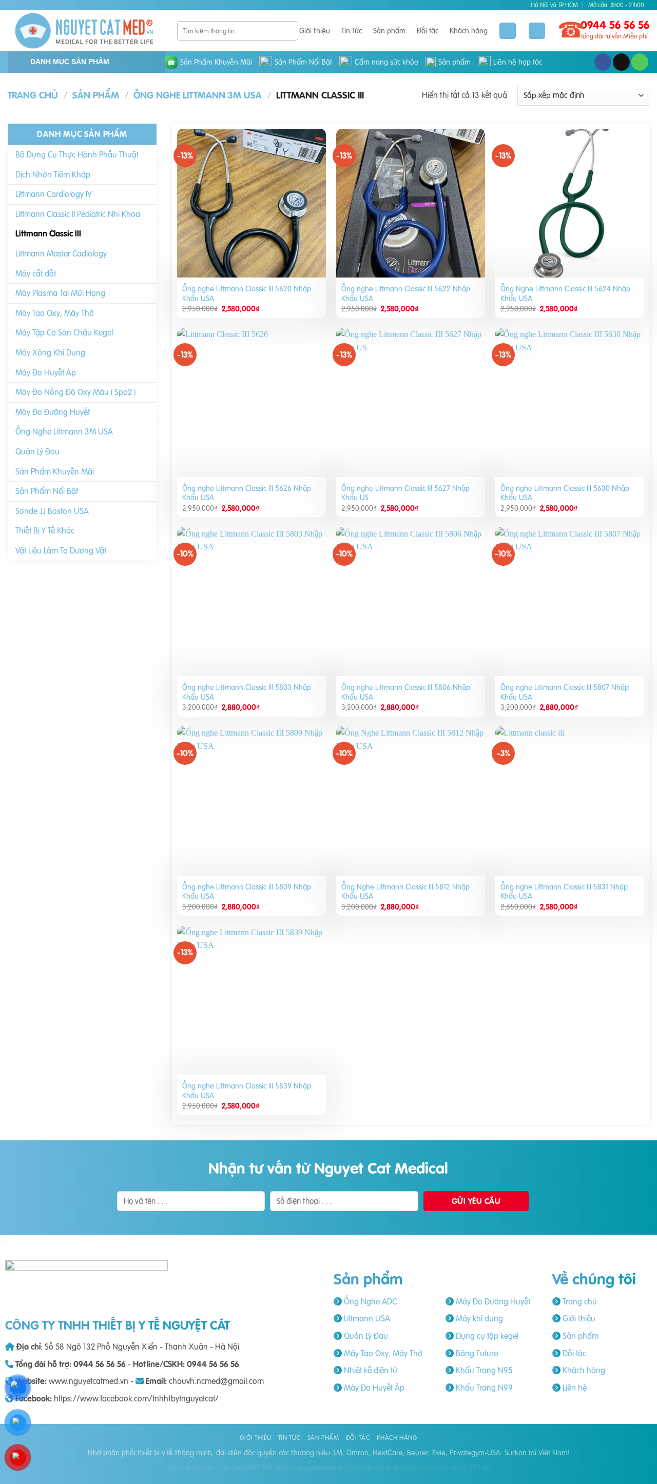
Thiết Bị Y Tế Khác (44, 530)
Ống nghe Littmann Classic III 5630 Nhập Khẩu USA (564, 493)
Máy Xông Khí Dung (50, 352)
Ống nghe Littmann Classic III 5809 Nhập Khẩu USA (246, 891)
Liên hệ (574, 1387)
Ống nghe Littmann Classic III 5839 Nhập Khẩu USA (246, 1090)
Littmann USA (366, 1318)
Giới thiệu (314, 31)
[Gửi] (288, 30)
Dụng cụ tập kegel (486, 1335)
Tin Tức (351, 31)
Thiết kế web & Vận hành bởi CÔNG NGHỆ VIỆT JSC (420, 1467)
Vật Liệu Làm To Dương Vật (60, 550)
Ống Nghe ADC (369, 1301)
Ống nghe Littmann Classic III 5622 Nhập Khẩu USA (405, 293)
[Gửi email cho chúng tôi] (621, 62)
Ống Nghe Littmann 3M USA (197, 95)
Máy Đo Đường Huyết (52, 412)
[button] (537, 31)
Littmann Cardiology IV (53, 194)
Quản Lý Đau (37, 451)
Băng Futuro (476, 1353)
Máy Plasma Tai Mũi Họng (60, 293)
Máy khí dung (478, 1318)
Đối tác (427, 31)
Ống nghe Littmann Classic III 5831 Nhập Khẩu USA (564, 891)
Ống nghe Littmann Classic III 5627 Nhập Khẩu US (405, 493)
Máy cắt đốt (35, 273)
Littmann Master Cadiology (61, 253)
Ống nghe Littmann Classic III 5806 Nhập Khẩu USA (405, 692)
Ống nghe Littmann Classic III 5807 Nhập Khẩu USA (564, 692)
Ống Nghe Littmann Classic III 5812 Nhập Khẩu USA (405, 891)
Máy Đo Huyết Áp (45, 372)
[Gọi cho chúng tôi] (639, 62)
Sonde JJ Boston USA (52, 511)
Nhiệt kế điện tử (369, 1370)
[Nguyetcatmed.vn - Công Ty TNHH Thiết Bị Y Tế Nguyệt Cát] (85, 30)
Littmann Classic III (48, 233)
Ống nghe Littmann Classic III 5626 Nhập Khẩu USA (246, 493)
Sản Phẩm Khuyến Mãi (216, 62)
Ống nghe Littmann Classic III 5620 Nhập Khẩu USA (246, 293)
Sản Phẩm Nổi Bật (303, 62)
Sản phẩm (389, 31)
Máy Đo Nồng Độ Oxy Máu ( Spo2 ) (75, 392)
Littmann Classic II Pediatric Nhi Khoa (77, 214)
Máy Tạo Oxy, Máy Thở (54, 313)
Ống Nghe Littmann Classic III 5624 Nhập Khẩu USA (565, 293)
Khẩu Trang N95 (483, 1370)
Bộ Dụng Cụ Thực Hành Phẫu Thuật (77, 154)
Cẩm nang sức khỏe (386, 62)
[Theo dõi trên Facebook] (602, 62)
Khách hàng (469, 31)
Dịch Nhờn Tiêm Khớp (52, 174)
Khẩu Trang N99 (483, 1387)
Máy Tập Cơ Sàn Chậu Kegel (64, 332)
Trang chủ (33, 95)
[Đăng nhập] (507, 31)
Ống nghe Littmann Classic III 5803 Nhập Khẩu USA (246, 692)
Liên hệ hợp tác (517, 62)
